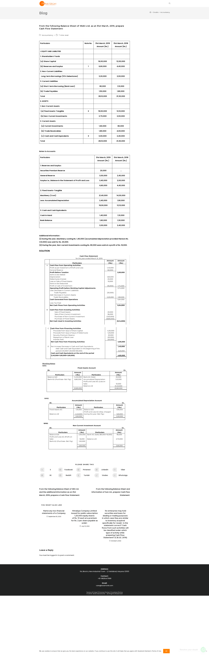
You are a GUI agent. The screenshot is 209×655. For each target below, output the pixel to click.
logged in (53, 555)
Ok (166, 651)
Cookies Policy (117, 592)
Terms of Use (91, 592)
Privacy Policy (104, 592)
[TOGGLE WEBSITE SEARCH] (169, 3)
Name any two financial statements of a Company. (54, 512)
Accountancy (165, 12)
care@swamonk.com (104, 585)
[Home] (150, 12)
